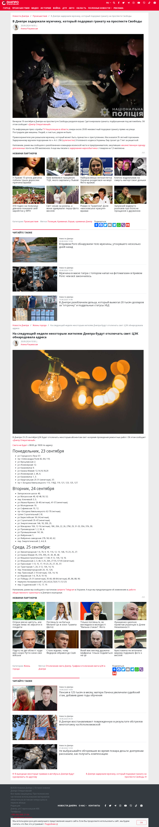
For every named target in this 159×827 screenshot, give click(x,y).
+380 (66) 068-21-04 (20, 814)
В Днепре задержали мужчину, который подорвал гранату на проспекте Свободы (116, 775)
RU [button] (108, 2)
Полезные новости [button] (99, 8)
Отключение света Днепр (58, 666)
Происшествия (20, 8)
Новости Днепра (21, 16)
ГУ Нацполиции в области (55, 129)
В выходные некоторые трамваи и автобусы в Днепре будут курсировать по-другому (43, 775)
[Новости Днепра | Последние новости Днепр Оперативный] (10, 3)
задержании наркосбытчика (83, 148)
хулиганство (69, 140)
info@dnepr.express (23, 817)
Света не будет (20, 445)
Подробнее (50, 824)
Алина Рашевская (29, 28)
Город (6, 8)
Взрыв (71, 221)
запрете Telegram (66, 589)
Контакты (94, 805)
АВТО (71, 8)
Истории (46, 8)
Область (81, 8)
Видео (35, 8)
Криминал (62, 221)
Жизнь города (39, 325)
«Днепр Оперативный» (39, 124)
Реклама (118, 8)
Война (56, 8)
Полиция (52, 221)
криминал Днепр (84, 221)
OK (141, 822)
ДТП (64, 8)
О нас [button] (82, 805)
